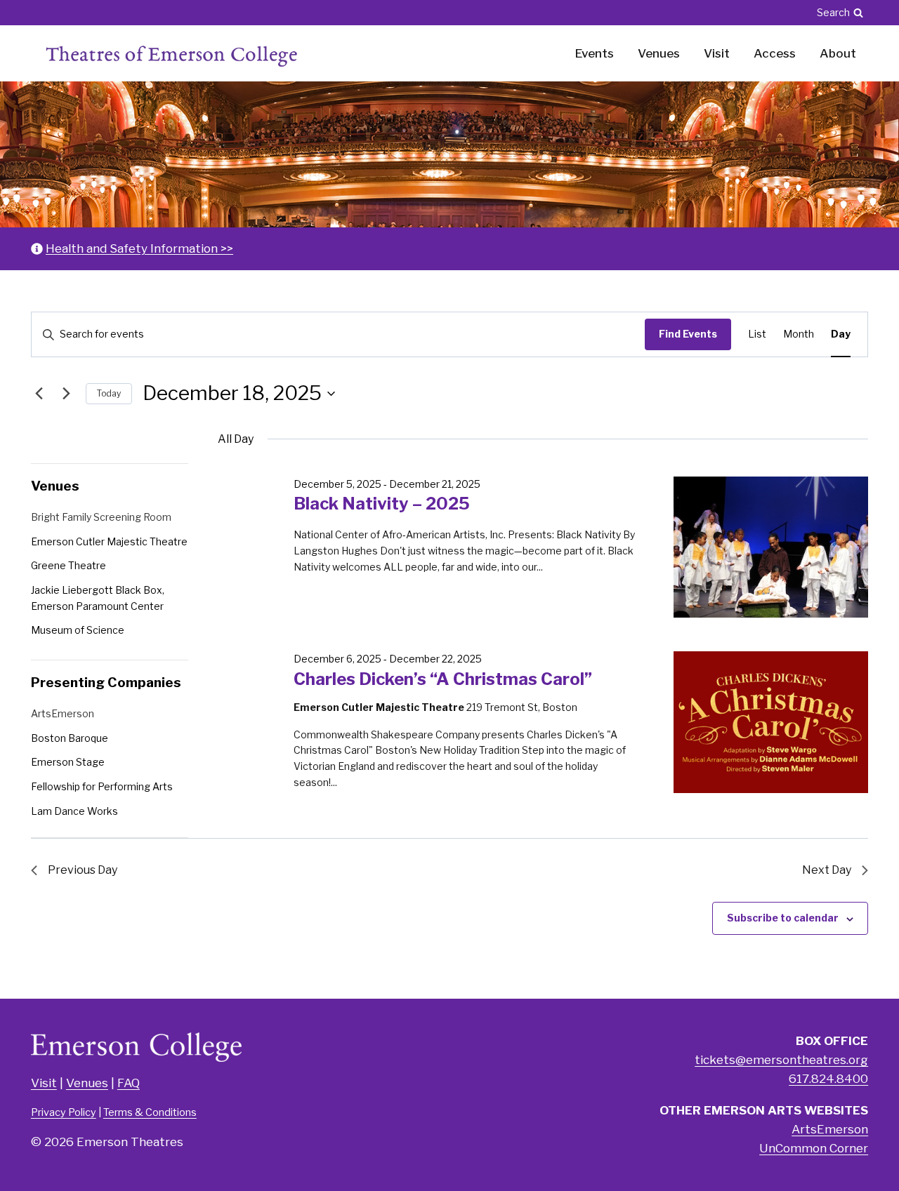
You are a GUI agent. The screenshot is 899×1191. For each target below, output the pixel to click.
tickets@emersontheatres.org (781, 1060)
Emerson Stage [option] (68, 762)
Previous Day (82, 870)
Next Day (826, 870)
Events (594, 53)
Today (109, 393)
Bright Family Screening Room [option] (101, 517)
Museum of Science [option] (77, 630)
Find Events (688, 334)
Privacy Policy (63, 1112)
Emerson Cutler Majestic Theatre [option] (109, 541)
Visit (717, 53)
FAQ (128, 1083)
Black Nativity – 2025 (382, 503)
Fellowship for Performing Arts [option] (102, 786)
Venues (659, 53)
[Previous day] (39, 393)
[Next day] (66, 393)
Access (775, 53)
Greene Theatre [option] (68, 565)
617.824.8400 (828, 1079)
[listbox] (109, 575)
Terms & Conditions (150, 1112)
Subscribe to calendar (783, 918)
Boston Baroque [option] (69, 738)
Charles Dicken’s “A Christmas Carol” (443, 679)
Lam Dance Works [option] (74, 811)
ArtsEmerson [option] (62, 713)
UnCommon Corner (813, 1148)
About (838, 53)
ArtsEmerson (830, 1129)
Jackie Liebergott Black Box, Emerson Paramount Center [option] (97, 598)
